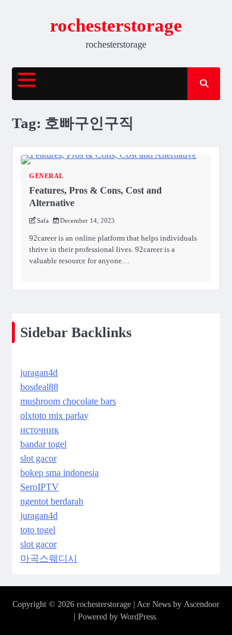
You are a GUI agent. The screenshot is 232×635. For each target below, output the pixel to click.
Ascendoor (202, 604)
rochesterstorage (116, 25)
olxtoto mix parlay (54, 415)
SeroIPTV (39, 487)
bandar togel (43, 444)
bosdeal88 (39, 387)
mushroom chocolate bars (68, 401)
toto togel (37, 530)
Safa (43, 220)
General (46, 176)
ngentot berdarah (51, 501)
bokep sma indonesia (59, 473)
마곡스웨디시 (48, 558)
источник (39, 430)
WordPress (138, 616)
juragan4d (39, 373)
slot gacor (38, 458)
